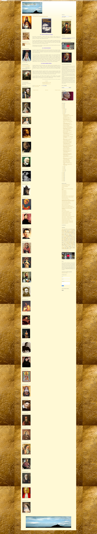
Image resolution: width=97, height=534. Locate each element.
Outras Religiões (63, 243)
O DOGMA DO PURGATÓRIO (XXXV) (67, 153)
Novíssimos (67, 242)
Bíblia (72, 230)
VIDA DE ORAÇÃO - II (64, 191)
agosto (64, 112)
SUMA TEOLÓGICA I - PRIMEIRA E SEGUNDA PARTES (68, 216)
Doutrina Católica (65, 235)
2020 (63, 173)
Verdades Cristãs (64, 248)
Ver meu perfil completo (28, 44)
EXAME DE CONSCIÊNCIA (65, 186)
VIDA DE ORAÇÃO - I (64, 190)
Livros (73, 240)
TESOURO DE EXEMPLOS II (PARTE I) (66, 215)
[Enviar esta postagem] (42, 85)
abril (63, 168)
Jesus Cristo (73, 239)
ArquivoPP (70, 229)
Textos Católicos (69, 247)
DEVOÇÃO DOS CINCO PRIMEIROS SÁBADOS (67, 206)
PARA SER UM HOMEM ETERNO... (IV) (67, 124)
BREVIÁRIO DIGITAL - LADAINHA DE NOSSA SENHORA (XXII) (67, 158)
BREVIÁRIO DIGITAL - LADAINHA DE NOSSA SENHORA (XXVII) (67, 139)
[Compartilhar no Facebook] (45, 85)
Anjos (67, 229)
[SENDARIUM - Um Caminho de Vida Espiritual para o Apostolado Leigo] (48, 527)
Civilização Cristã (69, 232)
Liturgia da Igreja (69, 240)
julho (63, 113)
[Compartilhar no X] (44, 85)
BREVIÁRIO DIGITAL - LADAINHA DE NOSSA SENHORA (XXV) (67, 146)
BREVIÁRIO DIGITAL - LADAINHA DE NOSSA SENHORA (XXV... (67, 133)
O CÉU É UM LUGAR (65, 152)
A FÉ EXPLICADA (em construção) (65, 199)
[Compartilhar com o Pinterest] (46, 85)
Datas (63, 234)
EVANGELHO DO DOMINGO (66, 114)
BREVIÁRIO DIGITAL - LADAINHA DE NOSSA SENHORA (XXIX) (67, 128)
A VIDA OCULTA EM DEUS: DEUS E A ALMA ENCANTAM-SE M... (68, 115)
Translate (64, 17)
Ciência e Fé (64, 232)
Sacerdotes (72, 245)
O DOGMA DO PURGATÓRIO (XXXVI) (67, 126)
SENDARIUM (29, 4)
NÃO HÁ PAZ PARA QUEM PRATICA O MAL (68, 145)
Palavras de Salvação (70, 243)
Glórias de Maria (69, 238)
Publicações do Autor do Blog (68, 244)
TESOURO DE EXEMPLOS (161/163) (67, 120)
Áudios (70, 230)
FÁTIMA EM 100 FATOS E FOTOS (66, 185)
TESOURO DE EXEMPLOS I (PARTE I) (66, 213)
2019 (63, 174)
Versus (69, 248)
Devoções (71, 234)
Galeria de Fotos (64, 238)
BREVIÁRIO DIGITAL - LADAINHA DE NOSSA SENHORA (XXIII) (67, 154)
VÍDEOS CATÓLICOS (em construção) (66, 205)
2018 (63, 175)
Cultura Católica (71, 233)
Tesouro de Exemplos (36, 86)
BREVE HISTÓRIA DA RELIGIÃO (65, 211)
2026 (63, 104)
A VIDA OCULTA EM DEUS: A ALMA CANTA (68, 134)
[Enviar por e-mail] (43, 85)
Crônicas (66, 233)
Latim (64, 240)
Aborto (65, 229)
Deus (67, 234)
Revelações (68, 245)
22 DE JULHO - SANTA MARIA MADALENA (68, 127)
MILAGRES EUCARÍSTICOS (65, 223)
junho (63, 166)
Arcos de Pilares (28, 43)
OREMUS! (63, 187)
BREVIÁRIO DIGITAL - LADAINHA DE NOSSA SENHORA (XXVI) (67, 143)
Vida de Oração (73, 248)
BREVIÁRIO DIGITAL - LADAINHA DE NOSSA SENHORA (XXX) (67, 123)
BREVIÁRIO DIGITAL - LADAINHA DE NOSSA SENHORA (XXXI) (67, 119)
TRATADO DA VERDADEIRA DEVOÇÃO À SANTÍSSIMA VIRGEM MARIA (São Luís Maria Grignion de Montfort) (68, 200)
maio (63, 167)
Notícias (64, 242)
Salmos (62, 246)
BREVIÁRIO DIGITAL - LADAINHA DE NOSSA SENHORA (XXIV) (67, 151)
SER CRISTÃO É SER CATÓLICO (67, 144)
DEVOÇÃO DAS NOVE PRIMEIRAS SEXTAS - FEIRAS (68, 207)
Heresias (73, 238)
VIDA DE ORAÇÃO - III (64, 192)
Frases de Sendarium (71, 237)
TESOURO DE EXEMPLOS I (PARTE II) (66, 214)
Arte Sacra (67, 230)
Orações (72, 242)
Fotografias (64, 237)
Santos (66, 246)
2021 (63, 172)
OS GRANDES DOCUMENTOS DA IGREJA (66, 212)
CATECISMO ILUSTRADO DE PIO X (66, 184)
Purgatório (63, 245)
